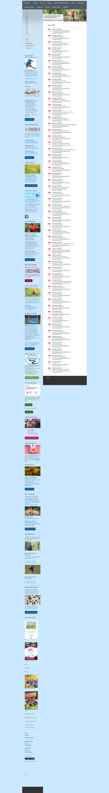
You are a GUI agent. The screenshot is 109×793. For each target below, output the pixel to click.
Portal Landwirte (29, 411)
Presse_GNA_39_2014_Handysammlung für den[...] (61, 132)
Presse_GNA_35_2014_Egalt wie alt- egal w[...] (60, 157)
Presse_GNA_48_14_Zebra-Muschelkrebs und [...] (61, 75)
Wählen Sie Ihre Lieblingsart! (31, 185)
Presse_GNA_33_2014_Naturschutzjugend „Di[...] (61, 169)
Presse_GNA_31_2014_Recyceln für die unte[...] (61, 182)
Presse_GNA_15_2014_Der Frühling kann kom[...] (61, 282)
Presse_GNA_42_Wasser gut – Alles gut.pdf (60, 113)
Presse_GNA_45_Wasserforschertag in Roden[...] (61, 94)
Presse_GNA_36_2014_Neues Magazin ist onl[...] (61, 151)
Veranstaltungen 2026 (30, 259)
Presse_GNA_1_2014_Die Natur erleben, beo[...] (61, 370)
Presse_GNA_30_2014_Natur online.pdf (59, 188)
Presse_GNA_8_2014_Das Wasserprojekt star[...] (61, 326)
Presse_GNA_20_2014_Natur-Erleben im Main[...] (61, 251)
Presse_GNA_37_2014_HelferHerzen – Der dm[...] (61, 144)
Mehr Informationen (29, 119)
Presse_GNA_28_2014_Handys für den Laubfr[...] (61, 201)
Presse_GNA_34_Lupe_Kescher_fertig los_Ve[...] (61, 163)
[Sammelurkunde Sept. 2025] (31, 651)
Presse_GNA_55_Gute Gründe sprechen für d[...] (61, 31)
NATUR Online (28, 280)
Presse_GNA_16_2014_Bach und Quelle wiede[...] (61, 276)
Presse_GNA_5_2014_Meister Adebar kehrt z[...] (61, 345)
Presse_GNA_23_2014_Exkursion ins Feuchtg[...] (61, 232)
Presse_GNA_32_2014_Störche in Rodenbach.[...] (61, 176)
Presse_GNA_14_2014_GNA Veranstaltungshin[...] (61, 289)
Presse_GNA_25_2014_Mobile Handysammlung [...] (61, 220)
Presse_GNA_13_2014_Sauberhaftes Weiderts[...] (61, 295)
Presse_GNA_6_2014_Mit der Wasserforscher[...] (61, 339)
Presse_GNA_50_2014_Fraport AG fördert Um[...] (61, 63)
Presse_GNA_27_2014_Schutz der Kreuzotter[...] (61, 207)
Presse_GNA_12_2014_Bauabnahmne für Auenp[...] (61, 301)
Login (81, 377)
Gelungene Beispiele (29, 348)
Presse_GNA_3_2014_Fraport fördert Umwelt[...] (61, 358)
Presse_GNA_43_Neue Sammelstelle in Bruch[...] (61, 107)
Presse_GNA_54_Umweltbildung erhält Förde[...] (61, 38)
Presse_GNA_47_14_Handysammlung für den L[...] (61, 82)
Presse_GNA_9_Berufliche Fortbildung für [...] (60, 320)
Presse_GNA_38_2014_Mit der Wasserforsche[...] (61, 138)
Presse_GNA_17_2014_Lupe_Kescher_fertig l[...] (61, 270)
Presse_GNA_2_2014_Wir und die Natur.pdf (60, 364)
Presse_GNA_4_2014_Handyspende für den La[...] (61, 351)
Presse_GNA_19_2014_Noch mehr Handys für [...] (61, 257)
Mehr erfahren (28, 404)
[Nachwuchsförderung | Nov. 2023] (31, 681)
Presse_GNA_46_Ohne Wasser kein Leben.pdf (60, 88)
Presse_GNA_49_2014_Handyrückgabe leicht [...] (61, 69)
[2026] (31, 630)
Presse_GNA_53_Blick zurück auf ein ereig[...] (60, 44)
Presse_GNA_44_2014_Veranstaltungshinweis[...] (61, 100)
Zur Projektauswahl (29, 489)
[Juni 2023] (31, 700)
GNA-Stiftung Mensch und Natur (32, 377)
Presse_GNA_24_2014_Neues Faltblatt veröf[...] (61, 226)
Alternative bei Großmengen (31, 612)
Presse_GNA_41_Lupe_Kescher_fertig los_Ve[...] (61, 119)
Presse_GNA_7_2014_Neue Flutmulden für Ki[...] (61, 333)
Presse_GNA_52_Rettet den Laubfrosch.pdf (60, 50)
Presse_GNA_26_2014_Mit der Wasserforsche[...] (61, 213)
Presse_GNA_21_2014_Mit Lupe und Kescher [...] (61, 245)
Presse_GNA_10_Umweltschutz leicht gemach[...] (61, 314)
